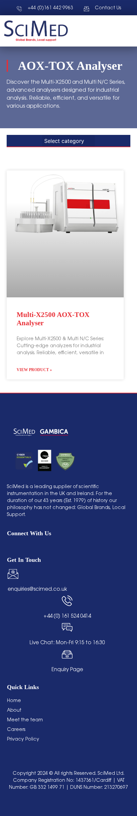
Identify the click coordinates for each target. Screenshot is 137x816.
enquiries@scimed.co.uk (37, 589)
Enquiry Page (67, 669)
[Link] (61, 547)
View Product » (34, 369)
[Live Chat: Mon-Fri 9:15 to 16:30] (67, 627)
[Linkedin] (10, 547)
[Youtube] (23, 547)
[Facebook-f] (35, 547)
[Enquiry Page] (67, 654)
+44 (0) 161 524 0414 (67, 616)
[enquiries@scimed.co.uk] (13, 573)
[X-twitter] (48, 547)
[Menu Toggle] (110, 31)
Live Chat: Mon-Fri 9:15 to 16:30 (67, 643)
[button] (128, 31)
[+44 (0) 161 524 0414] (67, 600)
